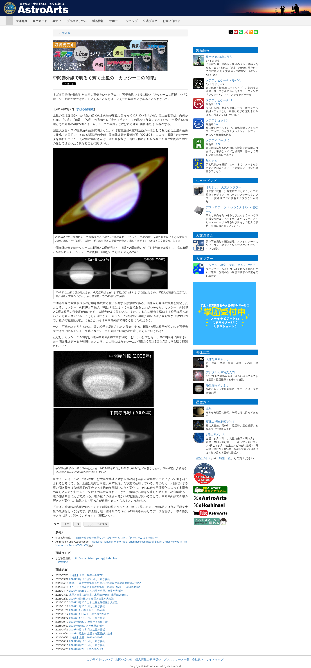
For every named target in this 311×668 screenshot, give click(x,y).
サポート (115, 21)
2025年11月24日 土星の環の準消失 (89, 614)
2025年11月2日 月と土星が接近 (87, 618)
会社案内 (198, 659)
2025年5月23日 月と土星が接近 (87, 645)
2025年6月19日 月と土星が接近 (87, 641)
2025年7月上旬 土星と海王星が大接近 (90, 633)
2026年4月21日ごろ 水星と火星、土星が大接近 (96, 590)
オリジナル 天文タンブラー (223, 187)
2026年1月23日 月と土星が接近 (87, 606)
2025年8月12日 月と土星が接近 (87, 629)
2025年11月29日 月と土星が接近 (88, 610)
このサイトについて (100, 659)
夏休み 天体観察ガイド (220, 421)
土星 (66, 524)
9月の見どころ (215, 434)
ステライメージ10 (217, 140)
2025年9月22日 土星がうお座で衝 (88, 621)
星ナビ (57, 21)
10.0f (217, 144)
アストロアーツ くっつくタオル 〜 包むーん (232, 209)
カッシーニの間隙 (97, 524)
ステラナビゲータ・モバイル (224, 80)
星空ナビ (211, 160)
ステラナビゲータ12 (219, 100)
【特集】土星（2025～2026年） (87, 637)
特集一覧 (225, 458)
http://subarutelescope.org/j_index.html (96, 558)
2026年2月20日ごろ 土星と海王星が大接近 (93, 602)
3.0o (216, 124)
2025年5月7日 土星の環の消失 (86, 649)
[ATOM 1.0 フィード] (251, 31)
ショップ (132, 21)
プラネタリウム (77, 21)
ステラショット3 (217, 120)
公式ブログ (150, 21)
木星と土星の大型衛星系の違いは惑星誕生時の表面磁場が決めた (105, 583)
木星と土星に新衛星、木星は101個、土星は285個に (98, 594)
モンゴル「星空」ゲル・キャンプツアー (232, 265)
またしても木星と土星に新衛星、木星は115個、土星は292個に (105, 587)
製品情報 (98, 21)
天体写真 (21, 21)
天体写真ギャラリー (219, 359)
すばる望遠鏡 (85, 109)
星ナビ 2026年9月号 (219, 57)
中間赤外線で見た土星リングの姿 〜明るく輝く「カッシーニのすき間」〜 (116, 537)
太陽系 (66, 33)
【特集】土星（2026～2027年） (87, 575)
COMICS (63, 562)
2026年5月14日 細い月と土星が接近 (89, 579)
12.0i (217, 104)
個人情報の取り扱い (148, 659)
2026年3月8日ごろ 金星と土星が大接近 (91, 598)
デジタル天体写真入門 (220, 372)
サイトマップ (214, 659)
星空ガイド (40, 21)
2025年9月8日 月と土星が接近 (86, 625)
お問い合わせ (171, 21)
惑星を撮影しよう (217, 385)
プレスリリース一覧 (177, 659)
